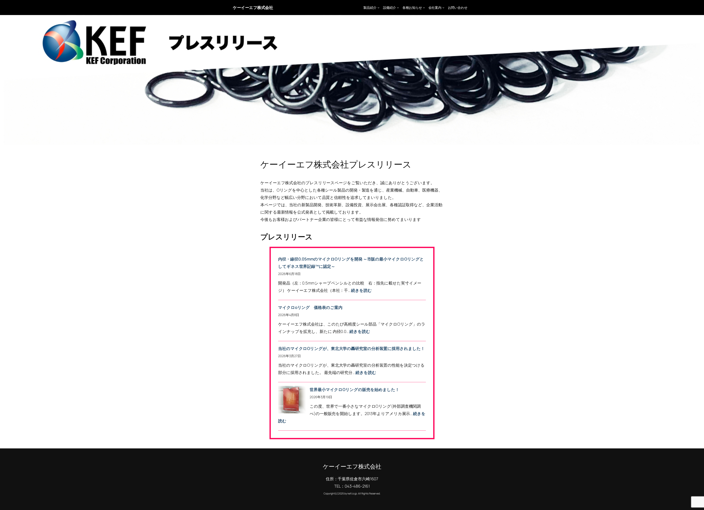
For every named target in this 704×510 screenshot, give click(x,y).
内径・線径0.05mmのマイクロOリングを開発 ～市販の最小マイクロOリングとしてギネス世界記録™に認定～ (351, 262)
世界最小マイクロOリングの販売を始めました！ (354, 389)
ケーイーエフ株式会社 (253, 7)
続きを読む (361, 290)
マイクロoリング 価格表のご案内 (310, 307)
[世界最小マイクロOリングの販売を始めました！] (292, 401)
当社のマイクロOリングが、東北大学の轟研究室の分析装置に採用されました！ (351, 348)
